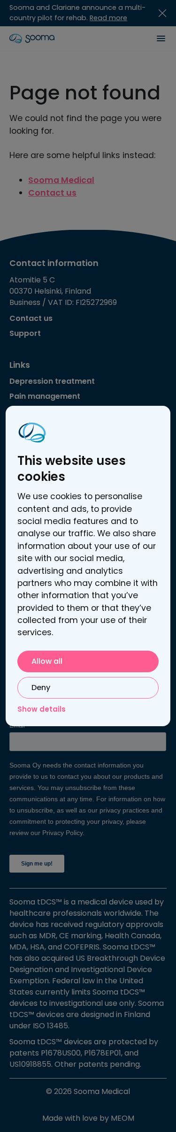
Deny (40, 687)
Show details (41, 709)
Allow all (46, 661)
